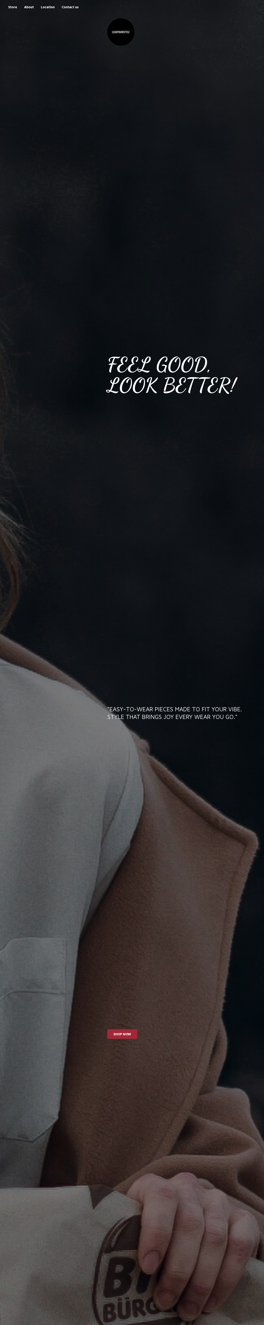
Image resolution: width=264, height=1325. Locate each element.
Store (12, 7)
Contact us (70, 7)
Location (48, 7)
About (29, 7)
